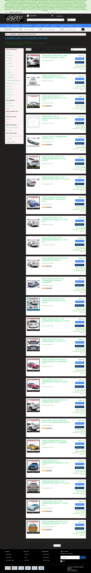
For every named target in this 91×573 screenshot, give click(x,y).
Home (6, 34)
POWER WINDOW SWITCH (13, 80)
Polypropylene (10, 105)
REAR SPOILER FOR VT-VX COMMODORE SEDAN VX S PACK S (55, 321)
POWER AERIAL (11, 77)
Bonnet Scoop (10, 55)
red (8, 122)
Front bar (9, 60)
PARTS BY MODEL (15, 25)
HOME (7, 25)
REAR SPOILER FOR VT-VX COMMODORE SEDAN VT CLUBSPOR (53, 280)
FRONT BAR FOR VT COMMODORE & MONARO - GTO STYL (55, 463)
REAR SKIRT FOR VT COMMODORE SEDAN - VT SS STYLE (54, 118)
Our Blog (27, 560)
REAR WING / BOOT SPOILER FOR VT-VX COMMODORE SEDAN (56, 421)
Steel (8, 108)
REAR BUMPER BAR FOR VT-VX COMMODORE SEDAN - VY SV (55, 522)
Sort (68, 49)
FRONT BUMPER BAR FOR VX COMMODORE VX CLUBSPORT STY (54, 361)
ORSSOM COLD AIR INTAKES (66, 25)
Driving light (9, 57)
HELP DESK (38, 25)
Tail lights (9, 97)
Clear (14, 141)
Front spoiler (10, 66)
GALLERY (46, 25)
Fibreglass (9, 103)
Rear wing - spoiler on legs (13, 127)
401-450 (9, 114)
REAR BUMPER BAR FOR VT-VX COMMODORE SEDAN (55, 259)
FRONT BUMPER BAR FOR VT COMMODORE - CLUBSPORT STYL (54, 199)
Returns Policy (46, 560)
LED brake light (10, 74)
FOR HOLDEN (12, 34)
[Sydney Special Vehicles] (14, 18)
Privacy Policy (46, 557)
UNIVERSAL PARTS (27, 25)
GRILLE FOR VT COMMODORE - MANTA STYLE (55, 137)
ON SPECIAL (54, 25)
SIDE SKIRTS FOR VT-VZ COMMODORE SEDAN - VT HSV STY (55, 219)
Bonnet (8, 52)
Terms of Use (46, 554)
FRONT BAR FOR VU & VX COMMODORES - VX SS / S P (54, 340)
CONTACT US (78, 25)
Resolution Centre (10, 560)
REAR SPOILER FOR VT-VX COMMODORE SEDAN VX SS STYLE (53, 301)
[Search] (62, 20)
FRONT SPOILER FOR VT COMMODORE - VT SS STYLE (54, 77)
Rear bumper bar (11, 83)
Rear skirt (9, 86)
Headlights (9, 72)
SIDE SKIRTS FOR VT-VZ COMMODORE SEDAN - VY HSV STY (55, 503)
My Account (8, 554)
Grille (8, 69)
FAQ (26, 557)
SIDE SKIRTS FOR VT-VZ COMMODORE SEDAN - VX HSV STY (55, 382)
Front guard (9, 63)
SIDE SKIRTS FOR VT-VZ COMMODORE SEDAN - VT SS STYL (54, 98)
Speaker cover (10, 94)
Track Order (8, 557)
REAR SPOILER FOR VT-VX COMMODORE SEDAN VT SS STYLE (53, 159)
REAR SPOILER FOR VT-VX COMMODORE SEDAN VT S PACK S (55, 179)
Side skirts (9, 92)
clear (8, 119)
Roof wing (9, 130)
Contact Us (27, 554)
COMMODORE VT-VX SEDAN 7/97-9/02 (26, 34)
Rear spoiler (10, 89)
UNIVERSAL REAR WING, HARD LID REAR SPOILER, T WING (55, 56)
